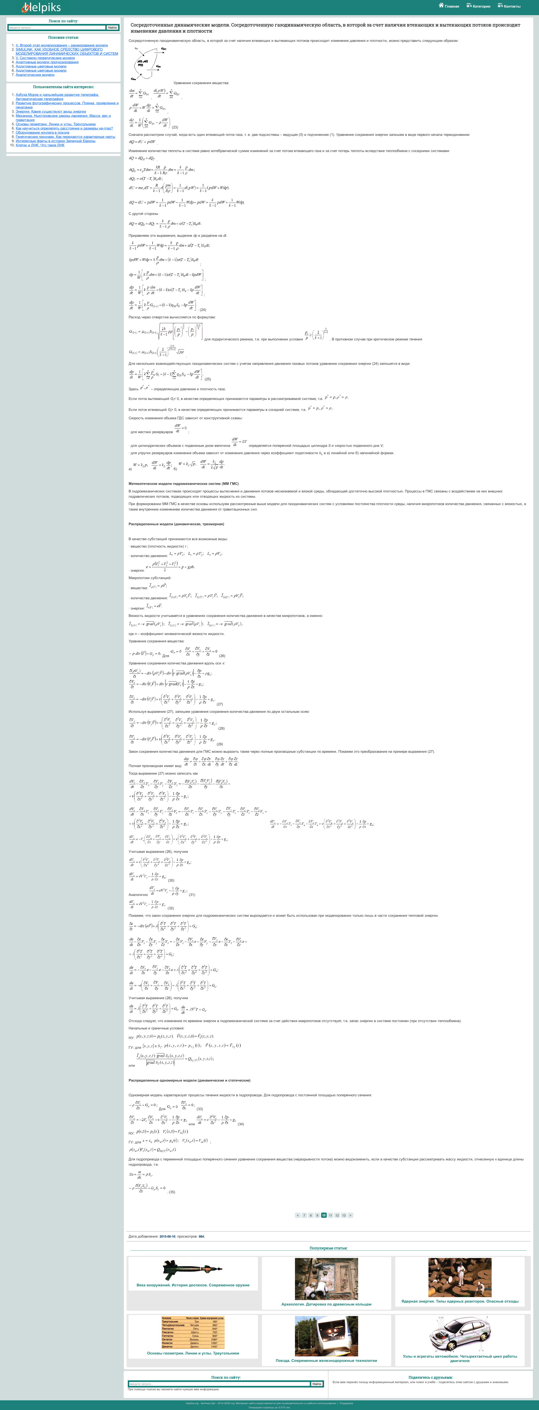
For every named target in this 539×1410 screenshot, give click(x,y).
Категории (481, 6)
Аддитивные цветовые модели (41, 66)
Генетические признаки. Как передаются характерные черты (65, 137)
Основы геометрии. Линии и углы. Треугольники (56, 124)
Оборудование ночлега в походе (42, 133)
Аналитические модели (35, 75)
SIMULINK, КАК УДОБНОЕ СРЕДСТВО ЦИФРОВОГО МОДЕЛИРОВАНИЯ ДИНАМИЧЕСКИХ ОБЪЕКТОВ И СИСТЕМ (67, 52)
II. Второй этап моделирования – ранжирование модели (62, 45)
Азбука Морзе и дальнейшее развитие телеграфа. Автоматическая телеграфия (57, 97)
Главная (452, 6)
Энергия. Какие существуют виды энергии (51, 112)
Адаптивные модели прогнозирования (47, 62)
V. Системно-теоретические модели (45, 58)
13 (344, 1215)
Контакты (512, 6)
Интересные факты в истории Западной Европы (55, 141)
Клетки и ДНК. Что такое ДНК (40, 145)
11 (330, 1215)
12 (337, 1215)
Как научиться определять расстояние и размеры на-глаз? (64, 128)
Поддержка (346, 1403)
